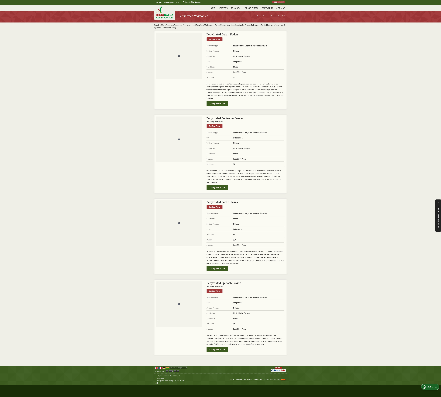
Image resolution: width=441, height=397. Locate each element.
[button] (193, 2)
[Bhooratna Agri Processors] (164, 12)
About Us (223, 8)
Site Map (280, 8)
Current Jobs (251, 8)
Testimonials (257, 379)
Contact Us (267, 8)
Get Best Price (214, 39)
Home (212, 8)
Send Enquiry (279, 2)
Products (235, 8)
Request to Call (218, 103)
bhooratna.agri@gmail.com (169, 2)
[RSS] (283, 379)
